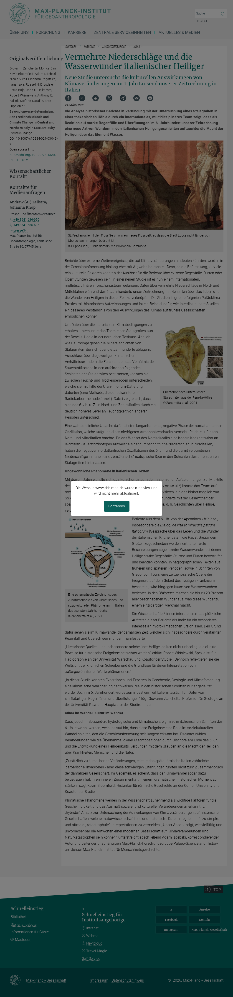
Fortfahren (116, 506)
